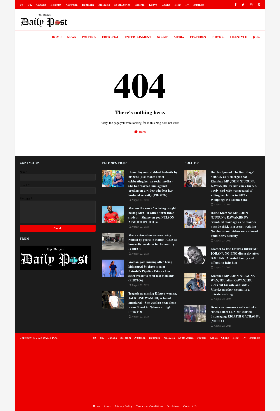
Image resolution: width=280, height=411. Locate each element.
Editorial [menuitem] (110, 37)
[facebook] (235, 4)
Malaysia (104, 4)
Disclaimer (173, 406)
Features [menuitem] (198, 37)
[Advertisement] (176, 371)
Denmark (88, 4)
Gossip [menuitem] (162, 37)
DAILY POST (51, 338)
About (107, 406)
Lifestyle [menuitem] (238, 37)
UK (30, 4)
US (21, 4)
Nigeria (140, 4)
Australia (72, 4)
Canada (41, 4)
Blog (178, 4)
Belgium (56, 4)
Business (198, 4)
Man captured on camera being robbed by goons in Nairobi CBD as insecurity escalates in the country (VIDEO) (152, 242)
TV (187, 4)
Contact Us (190, 406)
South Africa (122, 4)
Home (142, 132)
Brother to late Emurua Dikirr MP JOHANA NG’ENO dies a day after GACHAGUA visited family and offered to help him (235, 255)
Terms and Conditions (149, 406)
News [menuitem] (71, 37)
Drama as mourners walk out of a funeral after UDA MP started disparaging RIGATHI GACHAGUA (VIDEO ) (235, 314)
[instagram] (251, 4)
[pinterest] (258, 4)
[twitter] (243, 4)
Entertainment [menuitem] (138, 37)
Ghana (166, 4)
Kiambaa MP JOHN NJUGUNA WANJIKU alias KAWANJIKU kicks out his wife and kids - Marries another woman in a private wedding (233, 284)
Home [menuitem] (56, 37)
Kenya (153, 4)
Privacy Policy (124, 406)
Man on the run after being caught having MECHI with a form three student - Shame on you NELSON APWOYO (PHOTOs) (152, 215)
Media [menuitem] (179, 37)
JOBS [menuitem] (256, 37)
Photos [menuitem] (218, 37)
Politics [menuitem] (89, 37)
